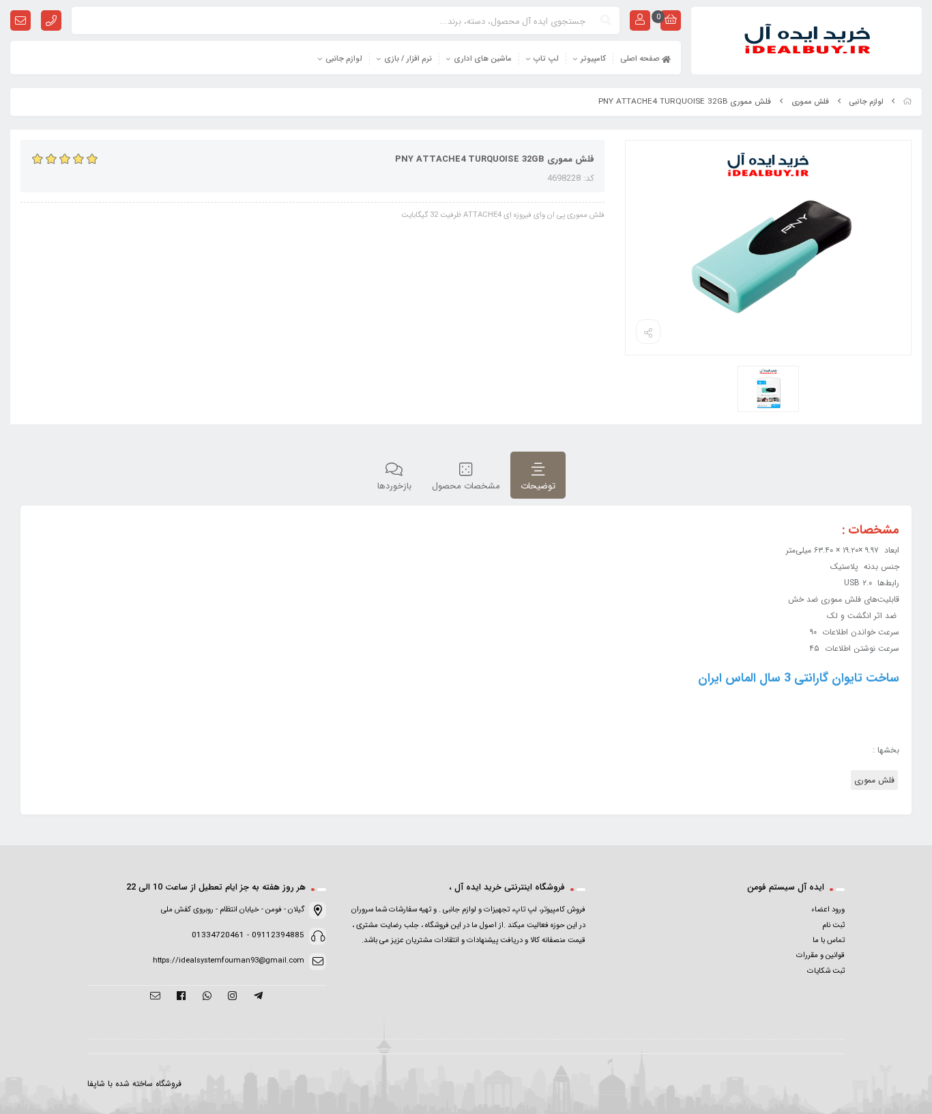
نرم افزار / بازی (408, 59)
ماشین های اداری (483, 59)
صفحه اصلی (641, 58)
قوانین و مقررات (820, 955)
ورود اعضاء (828, 909)
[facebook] (181, 997)
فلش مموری (810, 102)
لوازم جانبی (343, 59)
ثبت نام (833, 925)
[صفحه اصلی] (907, 102)
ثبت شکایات (826, 971)
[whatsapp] (207, 997)
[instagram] (232, 997)
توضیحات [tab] (538, 486)
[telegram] (258, 997)
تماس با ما (829, 940)
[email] (155, 997)
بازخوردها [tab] (394, 486)
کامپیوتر (593, 59)
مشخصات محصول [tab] (466, 486)
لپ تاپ (546, 59)
